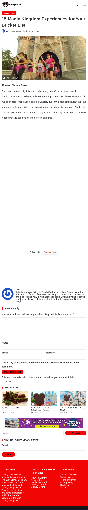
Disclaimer (65, 485)
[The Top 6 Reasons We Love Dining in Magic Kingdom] (44, 398)
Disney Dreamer (39, 484)
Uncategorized (9, 13)
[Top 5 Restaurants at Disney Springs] (15, 398)
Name (6, 342)
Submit (8, 454)
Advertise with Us (68, 474)
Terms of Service (68, 480)
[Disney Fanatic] (12, 5)
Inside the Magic (39, 482)
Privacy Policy (67, 482)
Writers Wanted (67, 477)
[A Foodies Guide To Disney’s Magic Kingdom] (73, 398)
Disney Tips (37, 480)
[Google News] (50, 252)
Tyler (6, 31)
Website (50, 352)
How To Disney (39, 477)
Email (6, 352)
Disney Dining (38, 487)
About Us (64, 487)
